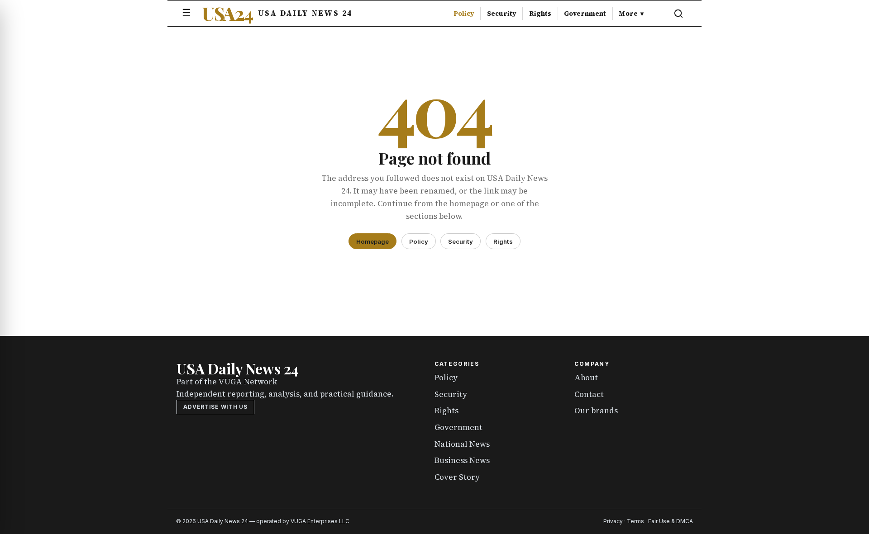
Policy (464, 13)
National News (462, 444)
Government (585, 13)
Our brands (596, 410)
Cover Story (457, 477)
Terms (635, 521)
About (586, 377)
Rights (540, 13)
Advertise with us (215, 406)
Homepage (372, 241)
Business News (462, 460)
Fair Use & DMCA (670, 521)
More (631, 13)
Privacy (613, 521)
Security (501, 13)
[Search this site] (678, 13)
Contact (589, 394)
